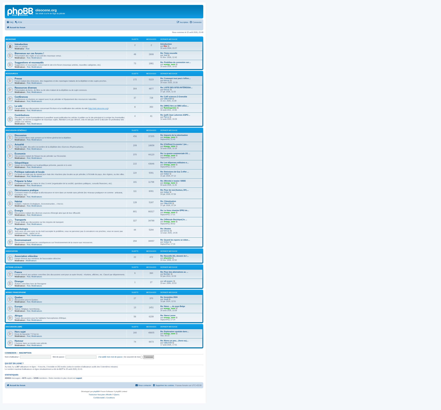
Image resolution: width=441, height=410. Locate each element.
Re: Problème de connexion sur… (175, 62)
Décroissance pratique (26, 190)
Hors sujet (20, 331)
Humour (19, 341)
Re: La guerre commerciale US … (175, 153)
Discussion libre (14, 327)
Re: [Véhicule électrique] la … (173, 219)
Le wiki (18, 106)
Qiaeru (116, 395)
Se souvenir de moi (132, 357)
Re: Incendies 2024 (168, 297)
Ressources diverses (26, 87)
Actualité (19, 144)
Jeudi (166, 299)
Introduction (21, 44)
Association (12, 251)
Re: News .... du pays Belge (172, 306)
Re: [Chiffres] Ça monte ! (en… (174, 144)
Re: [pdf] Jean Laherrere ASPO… (175, 115)
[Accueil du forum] (20, 11)
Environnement (23, 240)
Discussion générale (16, 130)
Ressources (12, 74)
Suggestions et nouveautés (29, 62)
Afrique (18, 315)
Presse (18, 78)
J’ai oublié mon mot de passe (110, 357)
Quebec (19, 297)
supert (79, 378)
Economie (20, 153)
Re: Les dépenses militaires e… (174, 163)
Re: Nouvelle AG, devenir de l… (174, 256)
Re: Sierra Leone (167, 315)
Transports (20, 219)
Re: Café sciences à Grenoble (173, 97)
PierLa (166, 117)
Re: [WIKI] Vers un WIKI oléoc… (174, 106)
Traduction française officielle (100, 395)
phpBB (96, 391)
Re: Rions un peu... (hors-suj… (174, 341)
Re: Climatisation (168, 201)
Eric (165, 46)
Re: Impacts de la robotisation (174, 135)
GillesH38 (168, 99)
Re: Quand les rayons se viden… (175, 240)
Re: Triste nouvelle (168, 53)
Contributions (22, 115)
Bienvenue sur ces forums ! (29, 53)
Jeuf (165, 55)
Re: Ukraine (165, 229)
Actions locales (14, 267)
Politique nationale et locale (29, 172)
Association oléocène (26, 256)
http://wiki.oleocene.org (98, 108)
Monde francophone (16, 292)
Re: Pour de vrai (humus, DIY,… (174, 190)
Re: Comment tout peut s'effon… (175, 78)
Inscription (25, 353)
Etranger (19, 281)
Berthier (167, 274)
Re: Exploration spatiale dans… (174, 331)
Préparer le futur (23, 181)
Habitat (18, 201)
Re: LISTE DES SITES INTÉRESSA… (176, 87)
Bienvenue (11, 39)
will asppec (168, 281)
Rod (27, 49)
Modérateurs (36, 58)
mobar (166, 174)
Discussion (21, 135)
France (18, 272)
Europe (18, 306)
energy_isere (169, 64)
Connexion (10, 353)
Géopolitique (21, 163)
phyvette (168, 258)
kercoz (167, 80)
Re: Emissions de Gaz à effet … (174, 172)
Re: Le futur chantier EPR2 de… (174, 210)
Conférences (21, 97)
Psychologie (21, 229)
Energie (19, 210)
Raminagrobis (170, 108)
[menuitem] (10, 22)
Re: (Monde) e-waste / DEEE (173, 181)
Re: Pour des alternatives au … (174, 272)
